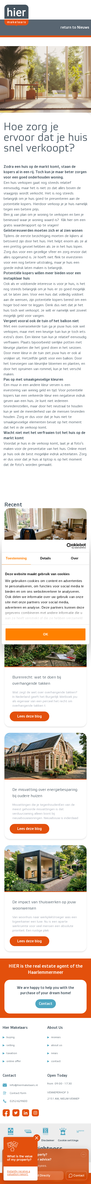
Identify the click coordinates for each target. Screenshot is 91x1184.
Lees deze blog (29, 716)
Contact (45, 1004)
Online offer (13, 1061)
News (54, 1053)
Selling (10, 1045)
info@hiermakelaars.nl (24, 1085)
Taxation (11, 1053)
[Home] (16, 15)
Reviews (56, 1037)
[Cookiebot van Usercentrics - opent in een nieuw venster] (66, 546)
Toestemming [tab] (16, 558)
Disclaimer (47, 1140)
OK (45, 634)
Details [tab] (45, 558)
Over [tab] (74, 558)
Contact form (18, 1093)
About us (56, 1045)
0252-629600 (18, 1101)
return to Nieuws (75, 27)
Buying (10, 1037)
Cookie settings (68, 1140)
